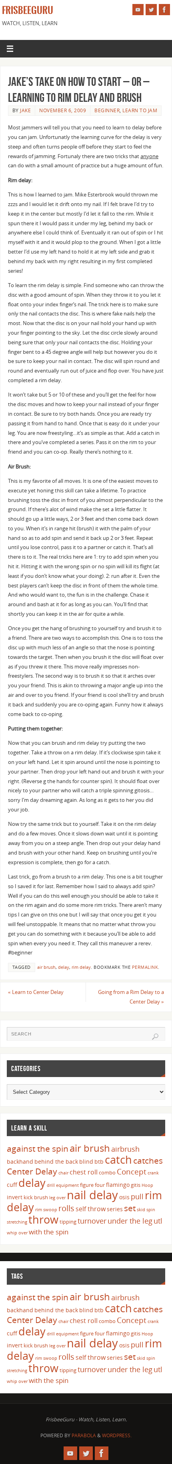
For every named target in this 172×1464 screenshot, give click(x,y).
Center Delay (32, 1171)
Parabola (84, 1435)
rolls (66, 1208)
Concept (131, 1171)
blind (86, 1161)
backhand (20, 1161)
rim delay (81, 967)
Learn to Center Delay (36, 992)
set (130, 1208)
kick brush (36, 1197)
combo (107, 1172)
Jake (25, 110)
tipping (68, 1221)
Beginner (107, 110)
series (115, 1209)
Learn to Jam (139, 110)
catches (148, 1160)
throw (43, 1219)
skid (141, 1209)
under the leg (130, 1221)
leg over (57, 1197)
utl (158, 1221)
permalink (145, 967)
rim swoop (46, 1209)
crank (153, 1173)
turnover (92, 1221)
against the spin (37, 1148)
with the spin (48, 1231)
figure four (92, 1184)
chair (63, 1173)
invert (14, 1197)
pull (137, 1196)
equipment (67, 1185)
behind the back (56, 1161)
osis (124, 1197)
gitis (135, 1184)
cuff (12, 1184)
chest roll (84, 1172)
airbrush (125, 1149)
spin (150, 1209)
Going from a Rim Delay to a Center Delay (131, 997)
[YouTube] (138, 9)
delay (63, 967)
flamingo (118, 1184)
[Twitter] (151, 9)
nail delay (92, 1195)
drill (51, 1185)
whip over (17, 1233)
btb (99, 1161)
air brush (46, 967)
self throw (91, 1208)
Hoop (147, 1185)
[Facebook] (164, 9)
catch (118, 1159)
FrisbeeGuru (27, 10)
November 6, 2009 (62, 110)
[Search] (155, 1037)
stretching (17, 1222)
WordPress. (117, 1435)
